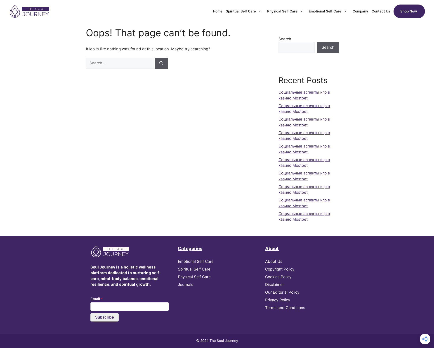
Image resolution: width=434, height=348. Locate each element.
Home (217, 11)
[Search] (161, 63)
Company (360, 11)
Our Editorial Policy (282, 292)
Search (284, 39)
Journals (185, 284)
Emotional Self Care (325, 11)
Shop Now (408, 11)
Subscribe (104, 317)
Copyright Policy (279, 269)
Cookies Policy (278, 277)
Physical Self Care (282, 11)
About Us (273, 261)
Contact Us (381, 11)
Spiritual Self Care (241, 11)
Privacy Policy (277, 300)
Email (96, 299)
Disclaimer (274, 284)
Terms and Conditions (285, 307)
